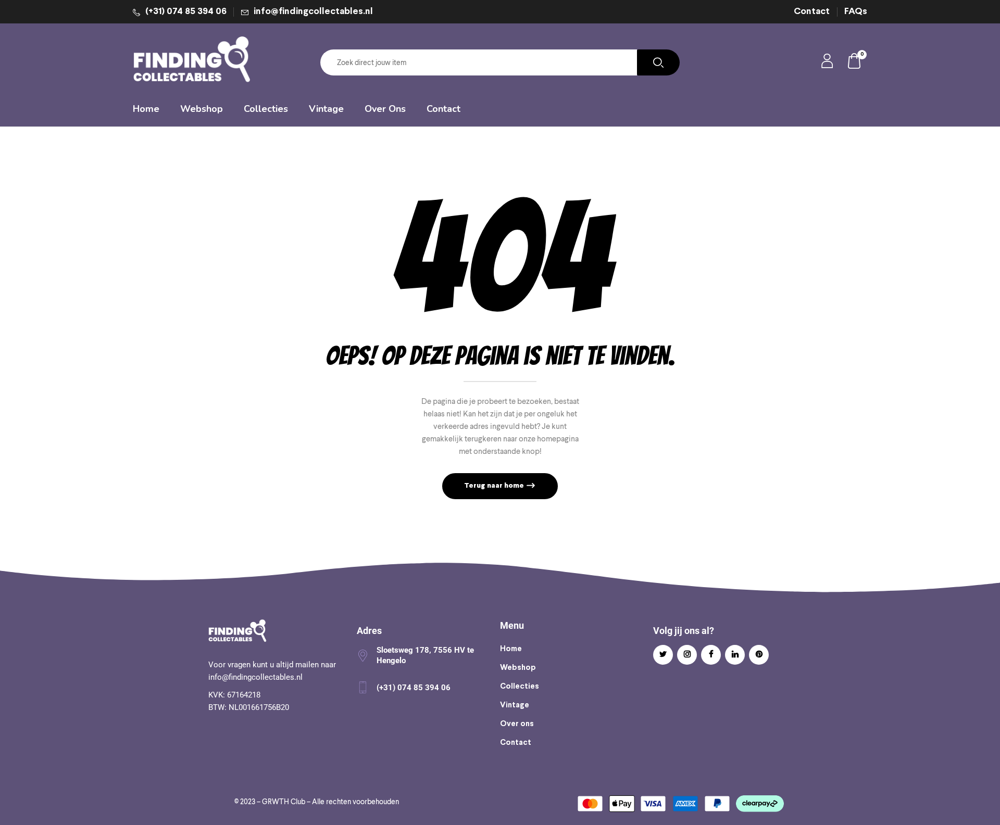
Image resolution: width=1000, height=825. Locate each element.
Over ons (517, 724)
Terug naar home (495, 486)
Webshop (518, 667)
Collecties (519, 686)
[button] (854, 63)
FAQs (855, 11)
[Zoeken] (658, 62)
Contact (812, 11)
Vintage (514, 705)
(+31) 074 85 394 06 (186, 11)
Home (511, 649)
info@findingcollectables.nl (313, 11)
